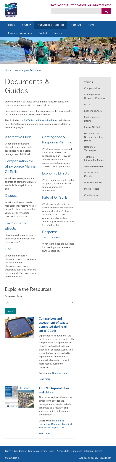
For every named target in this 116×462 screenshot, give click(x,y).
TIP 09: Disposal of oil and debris (54, 390)
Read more (44, 379)
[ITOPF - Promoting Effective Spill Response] (11, 10)
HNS (9, 249)
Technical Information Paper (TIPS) (55, 426)
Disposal (11, 195)
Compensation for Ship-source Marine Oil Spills (20, 166)
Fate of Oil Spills (55, 197)
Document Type (13, 296)
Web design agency (88, 457)
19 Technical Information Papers (41, 120)
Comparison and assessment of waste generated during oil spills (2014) (53, 324)
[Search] (106, 11)
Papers (66, 373)
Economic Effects (55, 173)
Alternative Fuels (18, 137)
